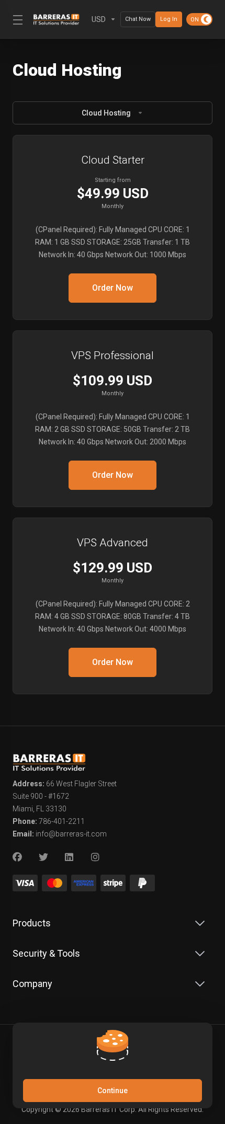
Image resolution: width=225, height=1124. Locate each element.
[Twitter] (43, 857)
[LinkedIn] (70, 857)
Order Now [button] (112, 288)
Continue (112, 1090)
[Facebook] (17, 857)
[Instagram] (96, 857)
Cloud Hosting (106, 113)
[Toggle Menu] (16, 19)
